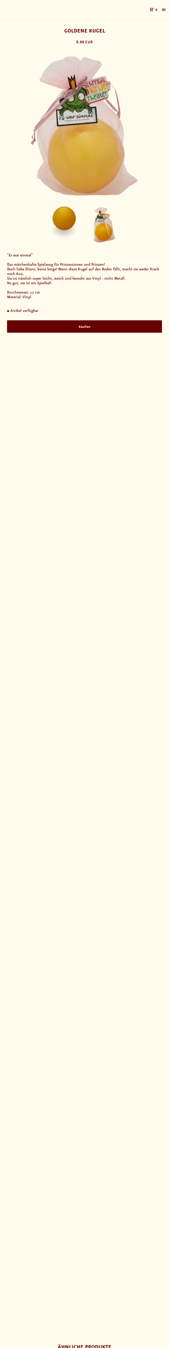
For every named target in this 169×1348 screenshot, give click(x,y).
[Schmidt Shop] (26, 9)
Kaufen (84, 327)
